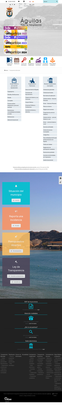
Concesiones (50, 370)
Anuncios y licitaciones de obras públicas (57, 372)
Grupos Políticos (29, 102)
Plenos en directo (47, 106)
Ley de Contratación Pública (49, 376)
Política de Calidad (47, 144)
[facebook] (12, 4)
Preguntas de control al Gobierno (48, 113)
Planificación (12, 354)
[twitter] (14, 4)
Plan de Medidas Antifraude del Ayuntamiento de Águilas (50, 139)
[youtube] (10, 4)
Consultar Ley (17, 282)
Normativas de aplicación (49, 95)
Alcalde (9, 97)
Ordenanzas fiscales (48, 92)
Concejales (10, 100)
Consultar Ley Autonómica (17, 276)
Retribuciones (11, 117)
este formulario (33, 323)
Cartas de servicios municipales (47, 130)
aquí (38, 309)
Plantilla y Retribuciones (13, 94)
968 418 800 (12, 1)
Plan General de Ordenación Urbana (57, 360)
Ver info (17, 200)
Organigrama (11, 91)
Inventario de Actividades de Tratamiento (49, 156)
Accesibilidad (25, 354)
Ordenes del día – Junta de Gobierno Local (49, 118)
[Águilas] (9, 11)
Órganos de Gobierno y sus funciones (31, 98)
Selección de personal (13, 120)
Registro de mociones (48, 109)
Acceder (17, 225)
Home (6, 70)
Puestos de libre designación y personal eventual (13, 105)
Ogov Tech (7, 401)
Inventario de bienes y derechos (30, 111)
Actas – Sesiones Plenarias (49, 103)
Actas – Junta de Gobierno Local (49, 123)
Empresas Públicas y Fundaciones (30, 106)
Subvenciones (50, 372)
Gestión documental (48, 160)
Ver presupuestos (17, 251)
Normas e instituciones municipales (4, 370)
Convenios (49, 369)
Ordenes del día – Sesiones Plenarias (49, 99)
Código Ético (46, 134)
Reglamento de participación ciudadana (49, 148)
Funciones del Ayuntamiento (28, 93)
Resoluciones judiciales (48, 152)
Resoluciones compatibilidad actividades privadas (14, 112)
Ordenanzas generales (48, 89)
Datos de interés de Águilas (31, 89)
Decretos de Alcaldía (48, 127)
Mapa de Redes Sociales (29, 395)
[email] (6, 1)
